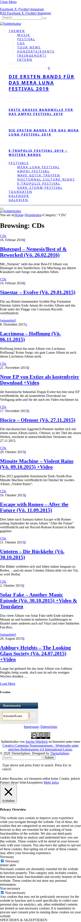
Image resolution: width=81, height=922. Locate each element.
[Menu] (1, 208)
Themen (17, 31)
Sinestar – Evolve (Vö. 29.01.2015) (37, 292)
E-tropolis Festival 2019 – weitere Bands (38, 153)
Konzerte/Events (36, 51)
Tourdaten (20, 192)
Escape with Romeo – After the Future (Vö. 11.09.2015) (34, 507)
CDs (21, 43)
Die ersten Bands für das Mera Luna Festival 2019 (42, 83)
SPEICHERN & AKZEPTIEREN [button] (23, 920)
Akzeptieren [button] (34, 782)
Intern (24, 60)
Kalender (19, 196)
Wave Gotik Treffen (38, 175)
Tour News (29, 47)
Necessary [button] (7, 857)
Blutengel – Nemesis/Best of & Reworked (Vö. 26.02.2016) (33, 252)
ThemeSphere (59, 753)
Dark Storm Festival (40, 187)
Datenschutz (48, 727)
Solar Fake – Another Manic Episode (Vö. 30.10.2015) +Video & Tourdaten (38, 600)
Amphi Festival (33, 171)
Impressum (31, 727)
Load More (7, 684)
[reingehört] (31, 55)
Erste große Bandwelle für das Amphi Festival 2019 (41, 112)
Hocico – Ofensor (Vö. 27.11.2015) (37, 420)
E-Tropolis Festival (38, 183)
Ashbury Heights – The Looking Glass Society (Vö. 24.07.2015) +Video (35, 653)
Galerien (18, 200)
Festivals (19, 163)
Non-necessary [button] (10, 888)
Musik (23, 35)
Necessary (12, 861)
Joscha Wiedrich (36, 741)
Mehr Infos (51, 782)
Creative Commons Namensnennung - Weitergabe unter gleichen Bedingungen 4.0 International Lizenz (40, 747)
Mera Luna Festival (38, 167)
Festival (26, 39)
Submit (49, 757)
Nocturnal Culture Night (46, 179)
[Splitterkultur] (10, 24)
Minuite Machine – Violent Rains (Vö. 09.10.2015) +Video (36, 464)
